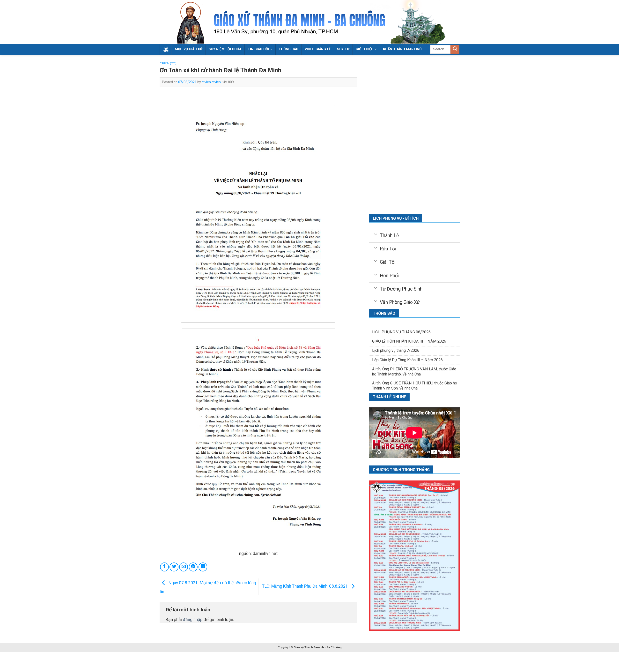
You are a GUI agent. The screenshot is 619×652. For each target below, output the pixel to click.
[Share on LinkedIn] (203, 566)
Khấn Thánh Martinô (402, 49)
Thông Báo (288, 49)
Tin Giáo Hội (258, 49)
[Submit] (454, 49)
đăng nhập (193, 619)
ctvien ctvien (211, 82)
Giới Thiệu (365, 49)
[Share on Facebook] (164, 566)
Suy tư (343, 49)
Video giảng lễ (318, 49)
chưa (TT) (168, 63)
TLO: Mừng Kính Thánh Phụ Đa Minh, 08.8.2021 (305, 586)
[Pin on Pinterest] (193, 566)
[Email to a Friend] (183, 566)
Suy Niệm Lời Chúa (225, 49)
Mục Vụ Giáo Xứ (188, 49)
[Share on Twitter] (173, 566)
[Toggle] (375, 234)
